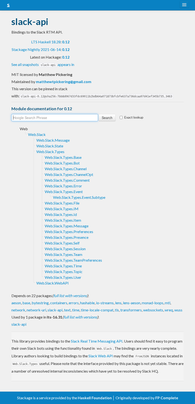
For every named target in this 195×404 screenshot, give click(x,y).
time (75, 310)
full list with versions (70, 295)
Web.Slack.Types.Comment (67, 180)
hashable (87, 302)
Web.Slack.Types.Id (61, 214)
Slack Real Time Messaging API (96, 341)
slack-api (55, 310)
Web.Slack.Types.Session (65, 248)
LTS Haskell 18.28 (46, 42)
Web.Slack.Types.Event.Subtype (79, 197)
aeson (16, 302)
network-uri (36, 310)
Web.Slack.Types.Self (62, 243)
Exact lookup (133, 117)
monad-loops (152, 302)
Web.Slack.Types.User (63, 277)
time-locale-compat (97, 310)
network (18, 310)
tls (117, 310)
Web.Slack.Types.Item (63, 220)
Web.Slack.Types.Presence (66, 237)
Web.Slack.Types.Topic (64, 271)
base (26, 302)
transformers (131, 310)
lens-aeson (131, 302)
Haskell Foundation (95, 397)
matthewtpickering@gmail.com (63, 81)
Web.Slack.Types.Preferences (69, 231)
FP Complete (166, 397)
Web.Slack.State (49, 146)
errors (74, 302)
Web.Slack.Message (53, 140)
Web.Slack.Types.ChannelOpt (69, 174)
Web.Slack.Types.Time (63, 266)
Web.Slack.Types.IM (61, 208)
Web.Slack (37, 134)
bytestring (40, 302)
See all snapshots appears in (42, 64)
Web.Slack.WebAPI (52, 283)
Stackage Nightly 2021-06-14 (36, 49)
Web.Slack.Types (50, 151)
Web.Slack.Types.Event (64, 191)
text (67, 310)
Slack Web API (100, 356)
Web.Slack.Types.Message (66, 226)
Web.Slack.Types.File (62, 203)
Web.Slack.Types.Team (63, 254)
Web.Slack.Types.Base (63, 157)
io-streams (105, 302)
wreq (169, 310)
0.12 (65, 42)
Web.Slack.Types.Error (63, 186)
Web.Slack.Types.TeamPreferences (73, 260)
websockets (153, 310)
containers (58, 302)
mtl (167, 302)
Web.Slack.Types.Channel (66, 168)
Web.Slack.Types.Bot (62, 163)
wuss (178, 310)
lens (118, 302)
